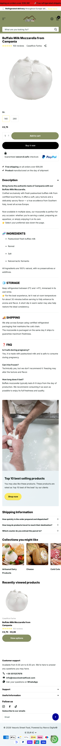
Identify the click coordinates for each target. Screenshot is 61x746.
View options (16, 638)
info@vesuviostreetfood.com (20, 678)
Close (30, 689)
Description (10, 180)
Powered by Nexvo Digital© (44, 727)
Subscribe (55, 716)
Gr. (3, 112)
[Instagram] (3, 706)
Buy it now (30, 145)
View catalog (4, 19)
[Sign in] (51, 18)
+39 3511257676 (14, 673)
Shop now (13, 496)
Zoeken (55, 29)
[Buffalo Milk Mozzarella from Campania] (16, 600)
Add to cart (35, 136)
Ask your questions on (22, 682)
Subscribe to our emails (13, 711)
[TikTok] (16, 706)
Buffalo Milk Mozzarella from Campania (16, 623)
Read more (52, 8)
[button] (9, 133)
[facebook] (9, 706)
